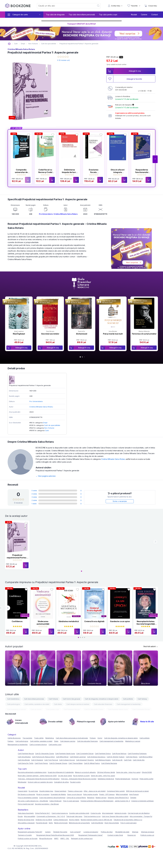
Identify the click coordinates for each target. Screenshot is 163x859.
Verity (51, 823)
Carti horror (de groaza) (71, 699)
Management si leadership (18, 744)
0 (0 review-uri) (63, 60)
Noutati (134, 14)
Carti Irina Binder (24, 760)
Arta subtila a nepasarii (26, 823)
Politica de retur (107, 832)
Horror (100, 738)
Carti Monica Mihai (145, 757)
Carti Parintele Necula (72, 709)
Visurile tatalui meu (46, 791)
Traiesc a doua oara (75, 791)
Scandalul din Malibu (58, 794)
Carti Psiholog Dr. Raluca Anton (43, 757)
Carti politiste (128, 699)
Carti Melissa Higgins (103, 760)
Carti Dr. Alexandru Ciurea (93, 709)
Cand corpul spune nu (60, 813)
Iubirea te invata (120, 813)
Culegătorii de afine (61, 782)
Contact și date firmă (115, 835)
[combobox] (65, 5)
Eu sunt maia (33, 791)
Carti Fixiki (128, 760)
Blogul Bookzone (45, 838)
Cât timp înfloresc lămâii (106, 772)
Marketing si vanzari (132, 741)
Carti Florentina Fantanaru (137, 753)
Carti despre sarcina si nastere (77, 704)
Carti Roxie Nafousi (119, 753)
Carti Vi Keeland (37, 760)
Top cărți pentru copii (108, 14)
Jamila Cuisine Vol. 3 (122, 801)
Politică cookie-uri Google (27, 838)
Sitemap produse (147, 832)
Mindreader (22, 782)
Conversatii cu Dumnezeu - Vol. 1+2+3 (51, 816)
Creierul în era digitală (94, 621)
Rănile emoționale (61, 823)
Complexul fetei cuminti (116, 791)
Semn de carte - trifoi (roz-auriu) (103, 776)
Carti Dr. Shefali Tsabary (116, 757)
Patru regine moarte (90, 794)
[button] (155, 159)
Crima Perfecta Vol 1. (42, 813)
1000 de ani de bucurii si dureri (137, 791)
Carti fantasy (142, 699)
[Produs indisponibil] (28, 180)
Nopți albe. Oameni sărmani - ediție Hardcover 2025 (37, 776)
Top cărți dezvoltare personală (82, 14)
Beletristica (49, 738)
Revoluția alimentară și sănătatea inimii (32, 772)
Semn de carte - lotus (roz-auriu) (128, 772)
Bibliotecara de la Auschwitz (79, 823)
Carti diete (58, 704)
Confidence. (17, 621)
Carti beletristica (13, 699)
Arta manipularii (107, 813)
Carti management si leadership (129, 704)
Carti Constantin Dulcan (141, 709)
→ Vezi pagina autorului (46, 476)
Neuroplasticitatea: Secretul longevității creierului (146, 623)
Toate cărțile (39, 738)
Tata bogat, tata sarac (74, 816)
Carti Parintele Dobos (103, 753)
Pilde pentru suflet (146, 779)
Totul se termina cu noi (92, 816)
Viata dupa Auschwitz (26, 813)
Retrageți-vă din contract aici (82, 838)
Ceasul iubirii (22, 791)
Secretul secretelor (50, 334)
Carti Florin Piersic (41, 763)
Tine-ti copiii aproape (71, 801)
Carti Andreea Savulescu (96, 757)
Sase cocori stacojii (74, 794)
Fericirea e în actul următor (144, 334)
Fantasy (10, 741)
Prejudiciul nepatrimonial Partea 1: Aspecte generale (17, 557)
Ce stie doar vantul (65, 776)
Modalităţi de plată (122, 832)
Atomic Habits (74, 820)
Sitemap (135, 832)
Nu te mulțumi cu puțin (81, 776)
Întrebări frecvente (60, 832)
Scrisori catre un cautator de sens (40, 782)
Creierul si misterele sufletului (142, 801)
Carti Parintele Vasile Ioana (118, 709)
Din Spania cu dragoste (26, 794)
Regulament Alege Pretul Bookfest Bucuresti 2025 (55, 835)
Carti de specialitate (52, 425)
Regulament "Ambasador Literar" (90, 835)
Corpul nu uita (96, 813)
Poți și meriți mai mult (113, 334)
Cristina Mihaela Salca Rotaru (21, 49)
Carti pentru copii (52, 709)
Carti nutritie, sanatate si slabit (41, 741)
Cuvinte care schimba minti (79, 813)
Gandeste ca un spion (120, 621)
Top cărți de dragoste (55, 14)
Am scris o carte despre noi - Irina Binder (33, 801)
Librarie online (9, 43)
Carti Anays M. (117, 760)
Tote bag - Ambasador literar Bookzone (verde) (78, 779)
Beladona (90, 798)
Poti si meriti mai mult (26, 804)
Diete (56, 741)
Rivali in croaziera (42, 794)
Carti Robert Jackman (78, 757)
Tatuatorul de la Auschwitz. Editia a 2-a (127, 820)
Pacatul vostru (75, 782)
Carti (47, 430)
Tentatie (133, 798)
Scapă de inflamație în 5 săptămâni (61, 772)
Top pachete (27, 738)
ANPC (56, 838)
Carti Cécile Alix (139, 760)
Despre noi (131, 835)
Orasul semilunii (60, 791)
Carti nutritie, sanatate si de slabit (37, 704)
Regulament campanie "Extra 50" (30, 832)
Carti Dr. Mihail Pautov (92, 763)
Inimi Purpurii (134, 794)
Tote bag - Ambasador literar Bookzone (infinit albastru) (38, 779)
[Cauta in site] (98, 5)
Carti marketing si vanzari (16, 709)
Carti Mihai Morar (62, 757)
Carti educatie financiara (103, 704)
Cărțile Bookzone (14, 738)
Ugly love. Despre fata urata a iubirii (115, 816)
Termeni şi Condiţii (25, 835)
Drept (45, 423)
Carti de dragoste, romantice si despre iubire (101, 699)
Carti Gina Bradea (24, 757)
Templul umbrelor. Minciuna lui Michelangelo (96, 801)
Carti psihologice (13, 704)
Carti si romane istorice (38, 744)
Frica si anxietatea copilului (28, 798)
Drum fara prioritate (112, 823)
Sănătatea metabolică (69, 621)
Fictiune (93, 738)
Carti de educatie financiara (87, 741)
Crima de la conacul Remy (76, 798)
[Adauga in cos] (52, 180)
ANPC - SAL (64, 838)
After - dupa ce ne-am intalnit (95, 791)
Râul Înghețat (19, 334)
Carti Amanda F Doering (85, 760)
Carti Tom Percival (51, 760)
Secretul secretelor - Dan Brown (47, 804)
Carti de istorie (36, 709)
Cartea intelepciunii (60, 820)
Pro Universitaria (46, 214)
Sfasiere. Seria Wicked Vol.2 (118, 798)
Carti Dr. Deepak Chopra (58, 763)
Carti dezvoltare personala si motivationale (72, 738)
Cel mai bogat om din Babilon (139, 813)
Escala (20, 816)
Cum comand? (75, 832)
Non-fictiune (49, 428)
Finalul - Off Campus (107, 794)
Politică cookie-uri (147, 835)
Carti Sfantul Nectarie (109, 763)
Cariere (144, 14)
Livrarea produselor (91, 832)
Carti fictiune (53, 699)
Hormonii (135, 779)
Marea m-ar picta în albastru (85, 772)
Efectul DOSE (147, 772)
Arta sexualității (29, 816)
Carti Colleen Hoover (67, 760)
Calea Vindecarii (55, 801)
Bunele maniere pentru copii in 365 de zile (96, 820)
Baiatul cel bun (101, 798)
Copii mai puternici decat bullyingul (52, 798)
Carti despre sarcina (67, 741)
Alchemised (81, 334)
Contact (154, 14)
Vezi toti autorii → (150, 646)
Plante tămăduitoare (122, 779)
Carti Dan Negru (132, 757)
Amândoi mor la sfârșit (44, 820)
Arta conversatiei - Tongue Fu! (141, 816)
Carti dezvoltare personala (34, 699)
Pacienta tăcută (41, 823)
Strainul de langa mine (26, 820)
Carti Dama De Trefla (25, 763)
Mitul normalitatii (122, 794)
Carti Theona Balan (76, 763)
